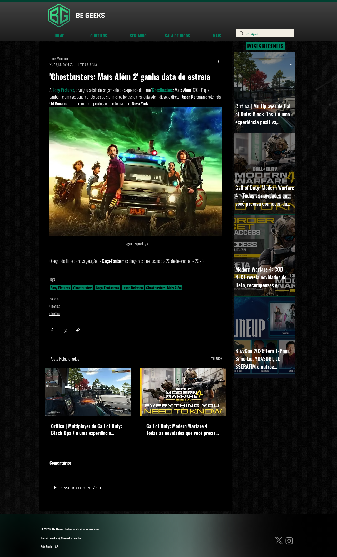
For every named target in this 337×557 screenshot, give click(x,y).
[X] (279, 540)
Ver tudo (216, 358)
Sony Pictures (60, 287)
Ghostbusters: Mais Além (164, 287)
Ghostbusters (83, 287)
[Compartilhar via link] (77, 330)
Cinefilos (54, 306)
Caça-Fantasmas (107, 287)
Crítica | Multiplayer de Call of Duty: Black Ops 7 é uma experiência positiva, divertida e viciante (86, 429)
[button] (98, 33)
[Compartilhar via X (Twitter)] (64, 330)
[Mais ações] (218, 61)
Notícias (54, 299)
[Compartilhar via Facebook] (51, 330)
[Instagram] (289, 540)
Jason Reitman (132, 287)
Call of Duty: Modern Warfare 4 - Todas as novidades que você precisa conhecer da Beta (182, 429)
